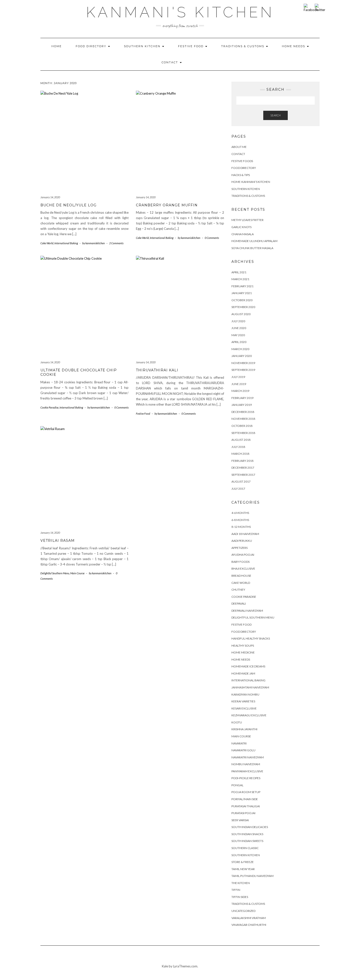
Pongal (237, 785)
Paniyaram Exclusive (247, 771)
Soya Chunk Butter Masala (252, 248)
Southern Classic (245, 848)
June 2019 (238, 384)
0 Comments (212, 237)
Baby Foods (240, 562)
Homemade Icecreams (248, 666)
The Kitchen (240, 883)
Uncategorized (243, 911)
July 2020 (238, 321)
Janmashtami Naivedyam (250, 687)
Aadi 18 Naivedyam (245, 534)
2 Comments (116, 243)
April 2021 (238, 272)
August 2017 (241, 481)
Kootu (236, 722)
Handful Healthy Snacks (250, 638)
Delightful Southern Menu (54, 573)
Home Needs (294, 46)
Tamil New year (243, 869)
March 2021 (240, 279)
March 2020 (240, 349)
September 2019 (243, 370)
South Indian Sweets (247, 841)
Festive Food (191, 46)
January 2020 (241, 356)
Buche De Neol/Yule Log (68, 205)
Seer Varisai (240, 820)
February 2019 (242, 398)
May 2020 (238, 335)
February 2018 (242, 461)
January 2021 (241, 293)
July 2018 (238, 447)
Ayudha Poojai (242, 554)
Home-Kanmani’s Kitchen (250, 182)
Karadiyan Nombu (245, 694)
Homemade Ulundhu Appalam (254, 241)
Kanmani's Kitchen (180, 12)
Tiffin (235, 890)
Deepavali (238, 603)
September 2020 (243, 307)
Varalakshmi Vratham (248, 918)
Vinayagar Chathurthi (248, 925)
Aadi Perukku (241, 540)
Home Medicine (243, 652)
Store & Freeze (242, 862)
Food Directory (92, 46)
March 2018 (240, 453)
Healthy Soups (242, 645)
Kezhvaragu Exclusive (248, 715)
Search (275, 115)
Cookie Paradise (49, 407)
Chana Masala (242, 234)
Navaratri (239, 743)
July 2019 (238, 377)
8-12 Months (241, 527)
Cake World (46, 243)
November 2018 (243, 419)
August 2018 (241, 440)
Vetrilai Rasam (57, 540)
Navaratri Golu (243, 750)
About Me (239, 147)
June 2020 (238, 328)
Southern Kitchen (143, 46)
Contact (170, 62)
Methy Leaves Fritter (247, 220)
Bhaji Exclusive (243, 568)
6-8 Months (240, 520)
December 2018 (242, 412)
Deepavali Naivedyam (247, 610)
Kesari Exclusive (244, 708)
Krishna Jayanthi (244, 729)
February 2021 (242, 286)
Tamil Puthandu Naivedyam (252, 876)
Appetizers (239, 548)
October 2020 (241, 300)
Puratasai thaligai (245, 806)
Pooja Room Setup (245, 792)
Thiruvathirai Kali (157, 370)
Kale (165, 966)
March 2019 (240, 391)
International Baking (66, 243)
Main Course (77, 573)
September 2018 (243, 433)
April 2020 (238, 342)
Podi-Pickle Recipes (245, 778)
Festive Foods (242, 161)
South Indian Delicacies (249, 827)
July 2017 (238, 488)
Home (56, 46)
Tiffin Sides (239, 897)
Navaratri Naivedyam (247, 757)
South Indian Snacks (247, 834)
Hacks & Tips (240, 175)
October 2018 (241, 426)
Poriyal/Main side (244, 799)
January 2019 (241, 405)
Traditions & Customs (243, 46)
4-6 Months (240, 513)
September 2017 (243, 474)
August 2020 (241, 314)
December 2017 (242, 467)
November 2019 (243, 363)
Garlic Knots (241, 227)
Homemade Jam (243, 673)
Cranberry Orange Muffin (167, 205)
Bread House (241, 575)
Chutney (238, 589)
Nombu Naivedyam (245, 764)
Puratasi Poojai (243, 813)
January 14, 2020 (50, 197)
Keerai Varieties (243, 701)
